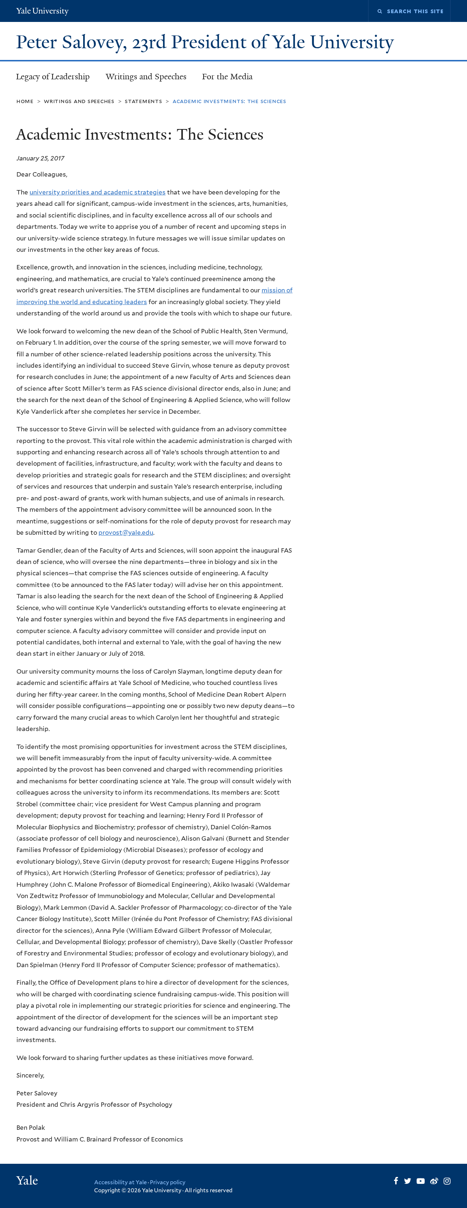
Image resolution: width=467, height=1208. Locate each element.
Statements (143, 101)
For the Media (227, 76)
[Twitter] (407, 1181)
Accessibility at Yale (120, 1182)
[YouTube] (421, 1181)
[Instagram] (447, 1181)
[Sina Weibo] (434, 1181)
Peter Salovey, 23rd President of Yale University (207, 42)
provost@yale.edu (126, 532)
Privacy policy (167, 1182)
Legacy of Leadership (53, 76)
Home (25, 101)
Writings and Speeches (146, 76)
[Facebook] (396, 1181)
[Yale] (28, 1181)
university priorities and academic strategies (98, 192)
